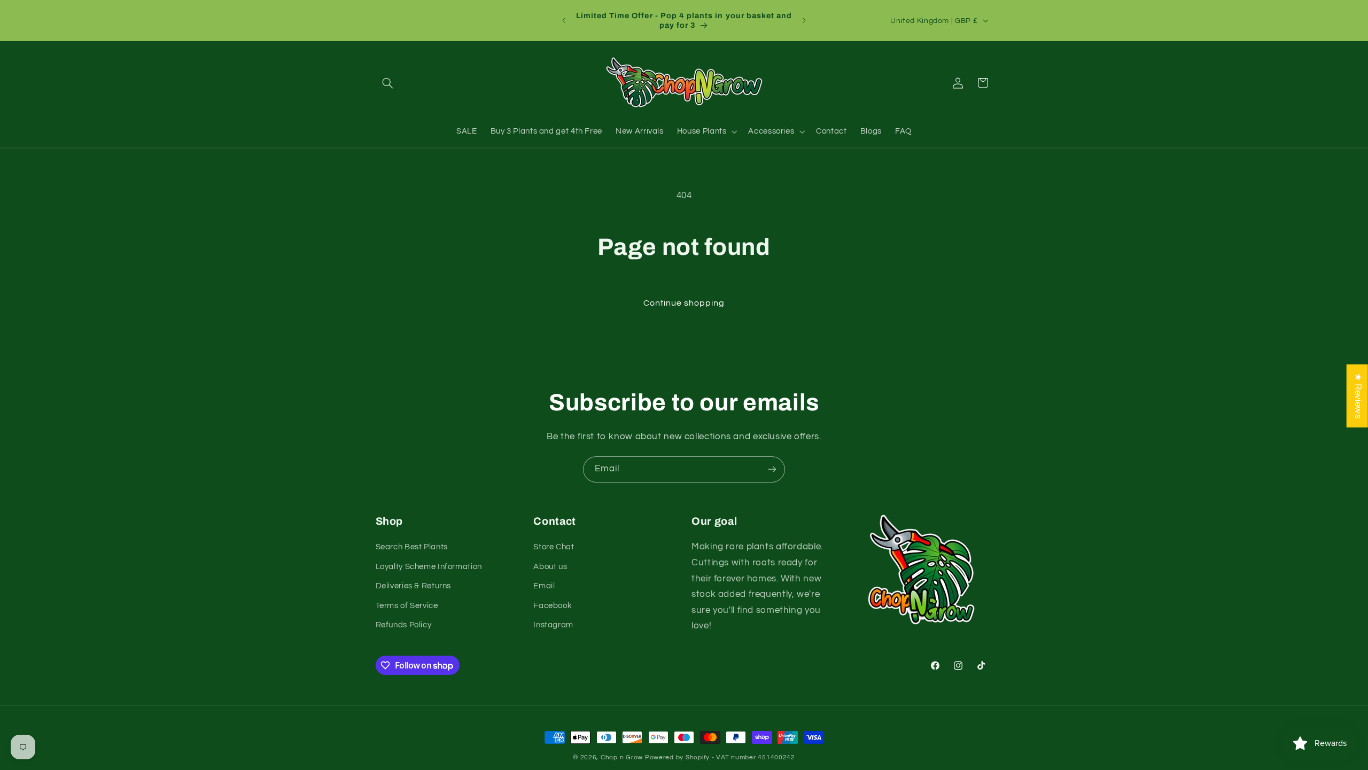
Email (544, 586)
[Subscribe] (772, 469)
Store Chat (553, 547)
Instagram (553, 625)
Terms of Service (407, 606)
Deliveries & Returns (414, 586)
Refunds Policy (404, 625)
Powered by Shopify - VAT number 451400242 (720, 757)
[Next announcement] (804, 20)
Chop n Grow (622, 757)
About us (550, 567)
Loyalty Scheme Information (429, 567)
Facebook (552, 606)
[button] (388, 83)
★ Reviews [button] (1358, 395)
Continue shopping (684, 303)
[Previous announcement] (564, 20)
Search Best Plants (412, 547)
